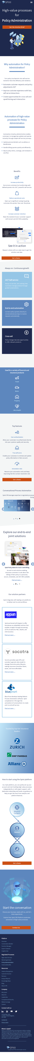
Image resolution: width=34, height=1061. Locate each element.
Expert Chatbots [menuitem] (6, 948)
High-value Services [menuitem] (7, 957)
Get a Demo (16, 258)
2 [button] (19, 518)
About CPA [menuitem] (4, 986)
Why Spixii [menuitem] (4, 992)
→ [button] (31, 508)
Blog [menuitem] (3, 983)
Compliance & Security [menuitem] (8, 999)
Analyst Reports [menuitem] (6, 978)
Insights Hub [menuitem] (5, 951)
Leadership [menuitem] (5, 997)
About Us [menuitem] (4, 995)
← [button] (2, 508)
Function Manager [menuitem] (6, 946)
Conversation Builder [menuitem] (7, 944)
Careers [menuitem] (4, 1004)
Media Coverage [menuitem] (6, 1002)
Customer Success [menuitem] (6, 974)
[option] (17, 506)
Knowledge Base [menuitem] (6, 981)
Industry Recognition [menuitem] (7, 971)
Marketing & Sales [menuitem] (6, 960)
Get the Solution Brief (16, 27)
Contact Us (16, 928)
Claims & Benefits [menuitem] (6, 965)
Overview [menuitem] (4, 941)
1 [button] (16, 518)
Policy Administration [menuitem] (7, 962)
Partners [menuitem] (4, 976)
